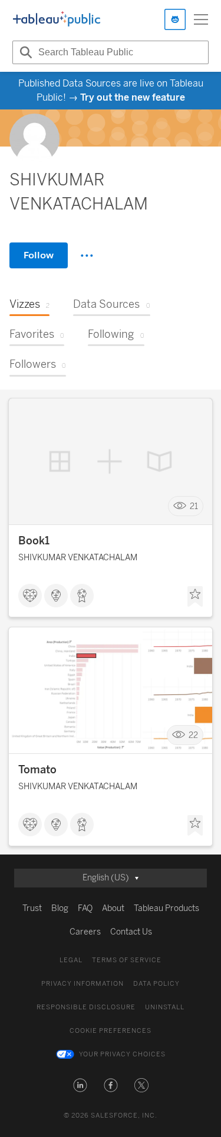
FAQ (85, 908)
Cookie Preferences (110, 1031)
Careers (85, 932)
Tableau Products (166, 908)
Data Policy (156, 984)
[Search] (24, 52)
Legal (71, 960)
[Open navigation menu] (201, 19)
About (113, 908)
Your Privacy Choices (122, 1054)
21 (194, 506)
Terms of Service (126, 960)
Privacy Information (82, 984)
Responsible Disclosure (86, 1007)
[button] (80, 1085)
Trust (32, 908)
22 (193, 735)
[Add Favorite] (195, 596)
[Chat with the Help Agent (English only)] (175, 19)
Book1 (34, 540)
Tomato (37, 769)
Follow (39, 255)
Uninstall (164, 1007)
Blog (59, 908)
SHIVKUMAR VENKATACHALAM (77, 558)
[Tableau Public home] (56, 19)
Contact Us (131, 932)
